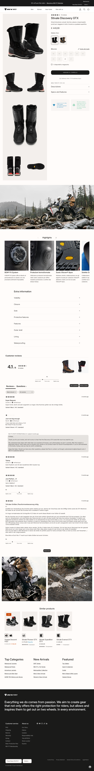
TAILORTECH (26, 738)
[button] (68, 367)
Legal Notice (85, 759)
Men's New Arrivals (39, 673)
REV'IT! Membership (12, 746)
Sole (15, 311)
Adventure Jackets (10, 670)
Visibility (17, 298)
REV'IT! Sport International (16, 765)
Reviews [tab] (10, 386)
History (24, 730)
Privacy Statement (60, 759)
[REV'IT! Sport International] (11, 9)
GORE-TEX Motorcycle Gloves (14, 677)
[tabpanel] (47, 472)
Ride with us (59, 9)
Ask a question (74, 385)
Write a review (84, 385)
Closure (17, 304)
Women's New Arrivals (40, 677)
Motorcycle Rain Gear (11, 673)
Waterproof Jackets (11, 663)
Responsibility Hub (27, 735)
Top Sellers (65, 663)
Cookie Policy (50, 759)
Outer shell (18, 330)
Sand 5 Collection (67, 667)
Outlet (64, 670)
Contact (8, 741)
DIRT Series (37, 663)
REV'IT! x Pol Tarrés (39, 667)
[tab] (21, 386)
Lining (16, 337)
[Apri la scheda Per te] (90, 767)
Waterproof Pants (10, 667)
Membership (86, 1)
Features (17, 324)
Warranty (8, 735)
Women (39, 9)
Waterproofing (19, 343)
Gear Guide (48, 9)
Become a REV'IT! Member (55, 3)
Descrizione (56, 87)
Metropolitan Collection (40, 670)
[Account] (79, 9)
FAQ (7, 727)
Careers (24, 733)
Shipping (8, 730)
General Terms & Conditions (73, 759)
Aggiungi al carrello (70, 72)
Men (32, 9)
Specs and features (59, 92)
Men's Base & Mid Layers (70, 673)
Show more (47, 550)
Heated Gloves (66, 677)
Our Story (25, 727)
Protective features (21, 317)
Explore (24, 743)
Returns (8, 733)
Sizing (7, 738)
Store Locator (26, 741)
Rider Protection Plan (12, 743)
